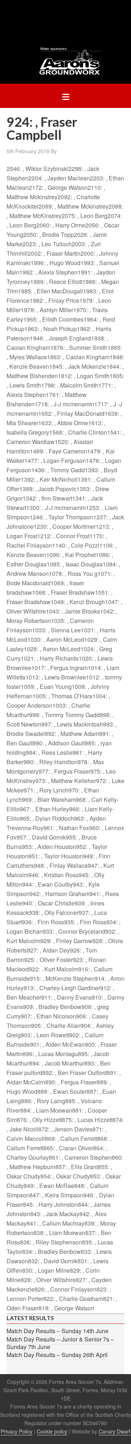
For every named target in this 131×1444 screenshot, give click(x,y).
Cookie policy (52, 1431)
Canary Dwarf (114, 1431)
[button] (65, 96)
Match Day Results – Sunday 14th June (57, 1331)
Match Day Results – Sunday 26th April (57, 1355)
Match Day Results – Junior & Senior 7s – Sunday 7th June (60, 1343)
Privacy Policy (16, 1431)
